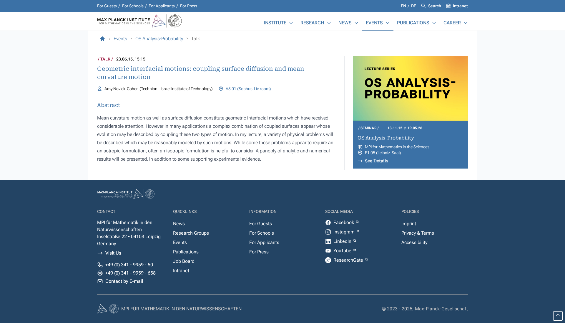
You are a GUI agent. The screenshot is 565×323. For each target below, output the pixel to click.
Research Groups (191, 233)
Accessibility (414, 242)
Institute (275, 23)
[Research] (329, 22)
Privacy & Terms (417, 233)
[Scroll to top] (558, 316)
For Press (188, 6)
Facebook (344, 222)
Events (374, 23)
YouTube (343, 250)
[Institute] (291, 22)
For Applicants (162, 6)
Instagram (344, 232)
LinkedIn (343, 241)
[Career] (465, 22)
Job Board (184, 261)
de (413, 6)
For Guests (107, 6)
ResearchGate (348, 260)
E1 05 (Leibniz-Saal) (383, 152)
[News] (356, 22)
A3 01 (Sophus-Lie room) (248, 88)
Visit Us (113, 253)
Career (452, 23)
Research (312, 23)
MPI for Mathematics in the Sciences (397, 146)
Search (434, 6)
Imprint (408, 223)
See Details (376, 161)
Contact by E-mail (124, 281)
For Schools (133, 6)
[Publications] (434, 22)
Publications (413, 23)
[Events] (387, 22)
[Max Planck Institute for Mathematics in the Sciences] (102, 39)
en (404, 6)
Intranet (460, 6)
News (345, 23)
